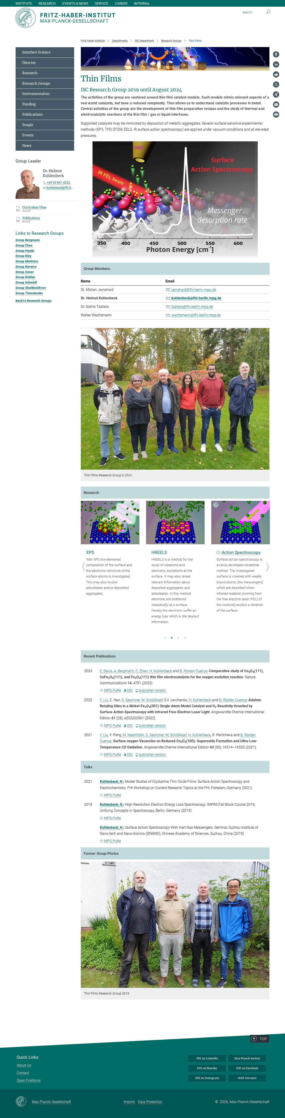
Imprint (129, 1102)
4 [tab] (185, 638)
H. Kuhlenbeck (160, 671)
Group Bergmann (28, 240)
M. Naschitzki (133, 735)
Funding (29, 104)
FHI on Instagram (207, 1078)
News (26, 146)
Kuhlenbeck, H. (111, 781)
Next (266, 571)
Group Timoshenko (29, 293)
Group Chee (24, 245)
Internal (142, 3)
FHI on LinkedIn (207, 1058)
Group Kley (23, 256)
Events (28, 135)
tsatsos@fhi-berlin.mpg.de (192, 306)
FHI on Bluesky (207, 1068)
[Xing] (276, 94)
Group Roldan (25, 277)
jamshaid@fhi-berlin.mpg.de (193, 290)
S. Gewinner (131, 700)
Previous (84, 571)
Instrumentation (36, 94)
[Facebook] (276, 54)
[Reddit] (276, 74)
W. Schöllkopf (152, 700)
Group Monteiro (27, 261)
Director (29, 63)
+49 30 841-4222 (58, 182)
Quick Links (28, 1057)
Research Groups (36, 83)
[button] (265, 254)
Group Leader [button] (28, 161)
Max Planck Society (247, 1058)
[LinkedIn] (276, 64)
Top (263, 1039)
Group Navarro (26, 266)
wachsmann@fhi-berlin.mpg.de (196, 315)
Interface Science (36, 52)
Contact (23, 1073)
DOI (130, 690)
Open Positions (29, 1080)
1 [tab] (165, 638)
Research (29, 73)
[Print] (276, 114)
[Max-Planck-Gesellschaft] (24, 1101)
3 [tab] (178, 638)
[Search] (268, 12)
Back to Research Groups (33, 300)
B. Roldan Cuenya (194, 671)
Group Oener (25, 272)
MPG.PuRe (112, 690)
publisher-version (152, 690)
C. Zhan (142, 671)
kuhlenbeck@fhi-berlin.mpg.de (196, 298)
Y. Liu (104, 700)
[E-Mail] (276, 104)
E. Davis (106, 671)
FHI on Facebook (247, 1068)
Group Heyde (25, 251)
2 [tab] (171, 638)
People (27, 125)
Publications (32, 114)
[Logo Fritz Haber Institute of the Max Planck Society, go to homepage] (99, 18)
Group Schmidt (26, 282)
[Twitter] (276, 84)
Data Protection (150, 1102)
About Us (24, 1065)
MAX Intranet (247, 1078)
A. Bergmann (124, 671)
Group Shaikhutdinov (31, 288)
